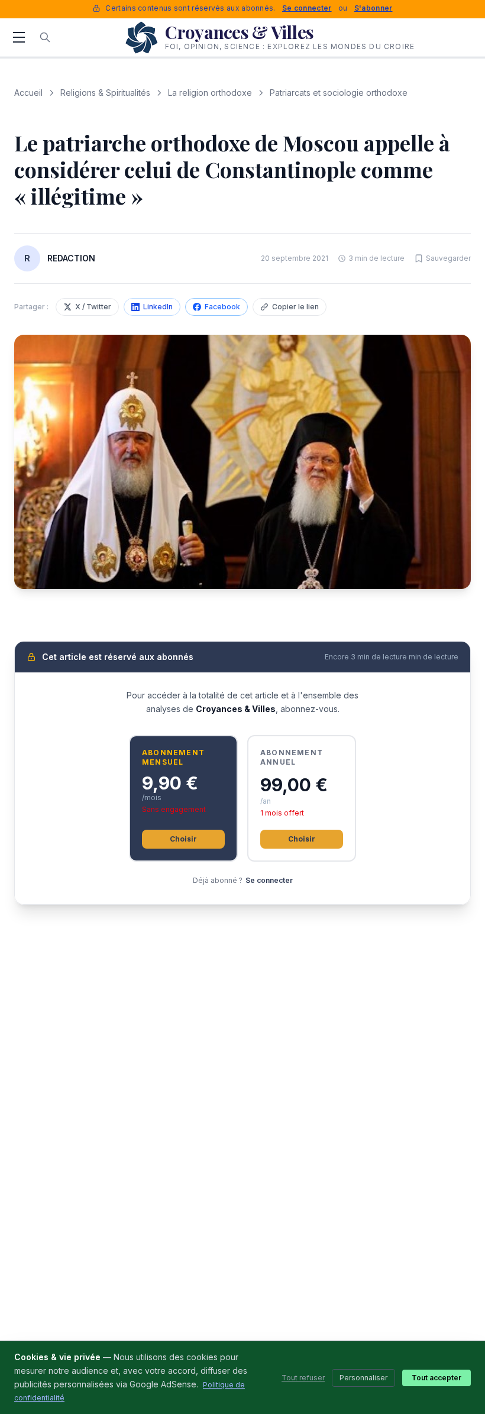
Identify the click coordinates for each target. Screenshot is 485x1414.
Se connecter (307, 8)
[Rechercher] (44, 37)
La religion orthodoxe (210, 93)
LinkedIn (158, 306)
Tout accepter (436, 1377)
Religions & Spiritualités (105, 93)
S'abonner (373, 8)
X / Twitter (93, 306)
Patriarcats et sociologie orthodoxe (339, 93)
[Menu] (18, 37)
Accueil (28, 93)
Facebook (222, 306)
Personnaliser (363, 1377)
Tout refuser (303, 1377)
